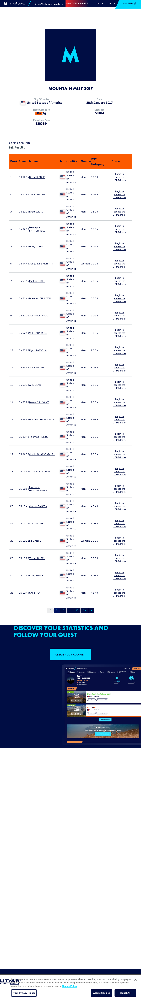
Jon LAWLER (36, 368)
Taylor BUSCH (37, 558)
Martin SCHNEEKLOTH (42, 419)
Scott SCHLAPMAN (40, 471)
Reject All (125, 993)
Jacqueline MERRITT (41, 264)
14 (84, 610)
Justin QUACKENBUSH (42, 454)
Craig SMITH (36, 575)
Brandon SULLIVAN (40, 298)
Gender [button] (84, 161)
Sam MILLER (36, 523)
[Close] (135, 980)
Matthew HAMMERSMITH (38, 489)
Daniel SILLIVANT (39, 402)
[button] (49, 3)
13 (77, 610)
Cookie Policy (69, 986)
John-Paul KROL (38, 316)
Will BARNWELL (38, 333)
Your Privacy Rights (24, 993)
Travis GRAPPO (38, 194)
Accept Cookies (101, 993)
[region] (70, 986)
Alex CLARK (35, 385)
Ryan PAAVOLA (38, 350)
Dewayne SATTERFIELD (37, 229)
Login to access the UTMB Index (119, 177)
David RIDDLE (37, 177)
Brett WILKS (36, 212)
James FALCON (38, 506)
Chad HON (35, 593)
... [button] (69, 610)
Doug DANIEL (36, 246)
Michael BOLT (37, 281)
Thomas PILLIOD (38, 437)
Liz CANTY (35, 541)
